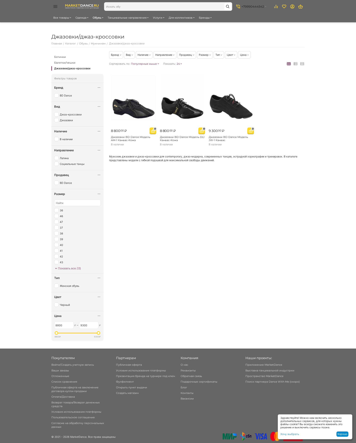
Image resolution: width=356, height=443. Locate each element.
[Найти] (227, 6)
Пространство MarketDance (264, 376)
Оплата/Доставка (63, 396)
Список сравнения (64, 381)
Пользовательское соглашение (73, 417)
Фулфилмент (125, 381)
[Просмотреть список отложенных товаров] (284, 6)
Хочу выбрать (289, 434)
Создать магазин (127, 393)
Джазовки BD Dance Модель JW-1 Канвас (228, 139)
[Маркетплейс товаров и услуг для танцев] (82, 6)
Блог (184, 387)
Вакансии (187, 398)
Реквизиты (188, 370)
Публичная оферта (129, 364)
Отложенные (60, 376)
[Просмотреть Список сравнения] (276, 6)
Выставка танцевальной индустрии (269, 370)
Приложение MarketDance (263, 364)
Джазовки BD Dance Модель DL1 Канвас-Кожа (182, 139)
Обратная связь (191, 376)
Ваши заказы (60, 370)
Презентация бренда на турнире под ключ (145, 376)
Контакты (187, 393)
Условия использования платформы (76, 411)
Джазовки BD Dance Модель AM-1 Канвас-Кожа (130, 139)
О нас (184, 364)
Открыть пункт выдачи (131, 387)
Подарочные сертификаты (199, 381)
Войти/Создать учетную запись (72, 364)
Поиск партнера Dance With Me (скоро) (272, 381)
